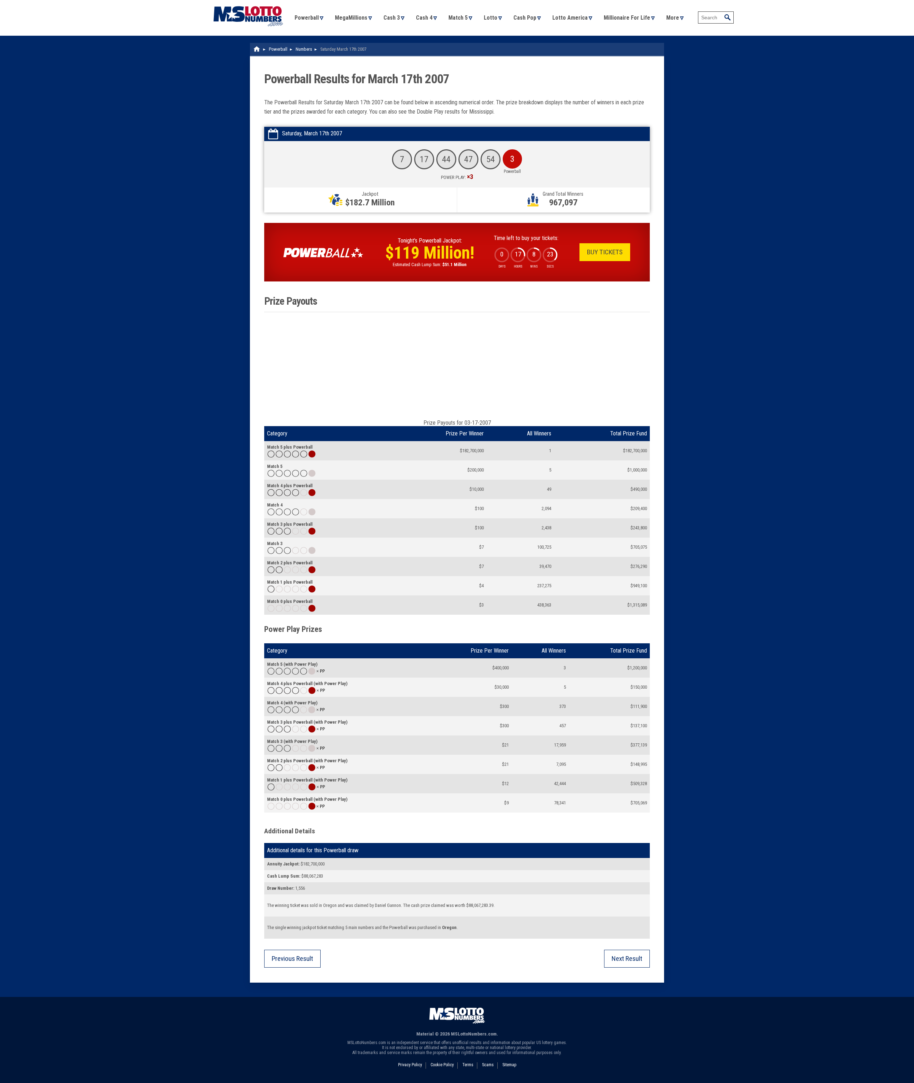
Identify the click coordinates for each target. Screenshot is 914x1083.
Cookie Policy (442, 1064)
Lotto (490, 17)
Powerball (307, 17)
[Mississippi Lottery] (257, 49)
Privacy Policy (410, 1064)
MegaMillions (351, 17)
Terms (467, 1064)
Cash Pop (524, 17)
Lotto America (570, 17)
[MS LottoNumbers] (248, 3)
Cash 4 (424, 17)
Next (627, 958)
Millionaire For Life (627, 17)
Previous (292, 958)
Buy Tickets (605, 252)
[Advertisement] (457, 366)
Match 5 (458, 17)
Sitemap (509, 1064)
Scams (488, 1064)
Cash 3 (391, 17)
